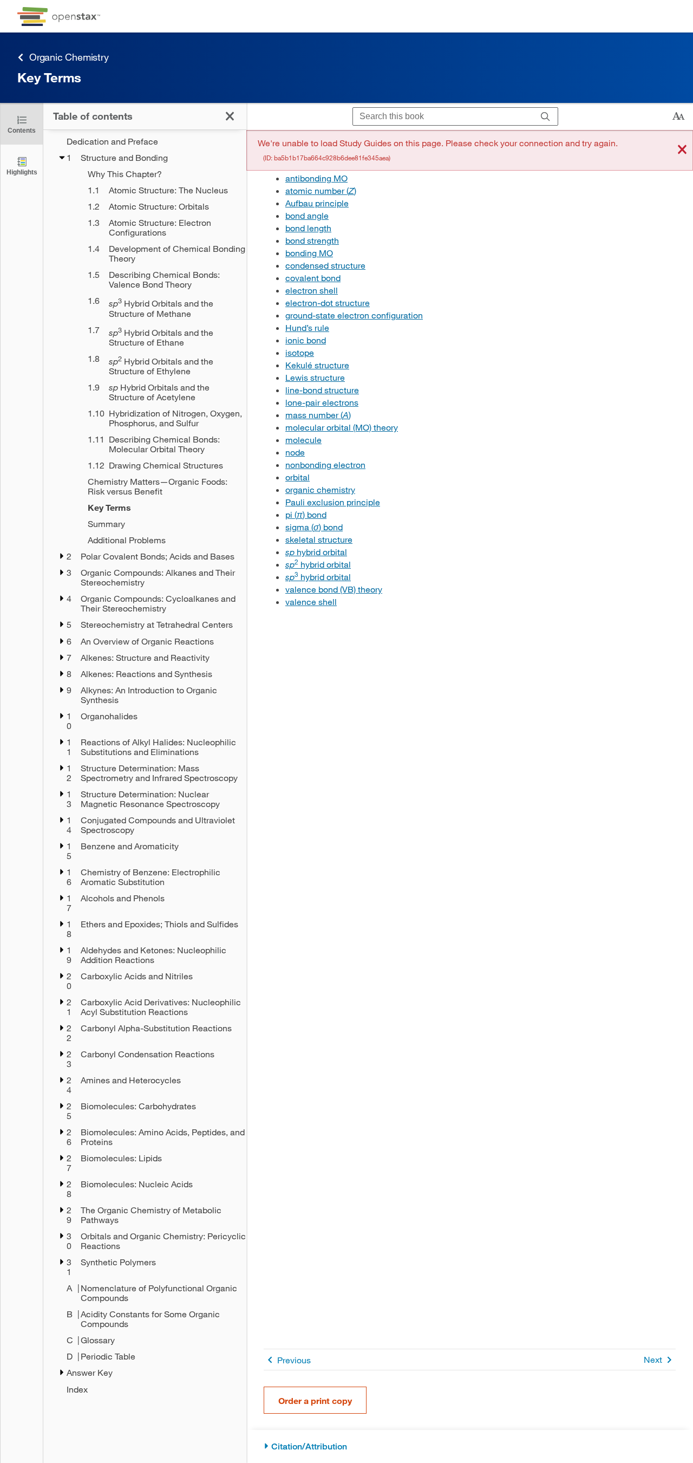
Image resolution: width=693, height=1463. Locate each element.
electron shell (311, 290)
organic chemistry (320, 489)
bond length (308, 228)
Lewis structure (315, 377)
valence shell (311, 601)
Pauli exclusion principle (332, 502)
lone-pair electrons (321, 402)
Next (653, 1359)
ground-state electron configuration (354, 315)
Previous (294, 1360)
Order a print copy (315, 1400)
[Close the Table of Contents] (230, 116)
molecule (303, 439)
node (295, 452)
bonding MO (309, 253)
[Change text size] (678, 116)
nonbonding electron (325, 464)
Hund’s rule (307, 327)
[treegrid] (144, 765)
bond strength (312, 240)
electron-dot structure (327, 302)
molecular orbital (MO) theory (341, 427)
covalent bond (313, 277)
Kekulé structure (317, 365)
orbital (297, 477)
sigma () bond (314, 527)
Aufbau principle (317, 203)
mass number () (318, 414)
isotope (299, 352)
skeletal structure (318, 539)
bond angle (307, 215)
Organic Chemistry (69, 57)
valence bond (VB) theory (333, 589)
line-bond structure (322, 390)
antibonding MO (316, 178)
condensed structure (325, 265)
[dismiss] (682, 150)
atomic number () (320, 190)
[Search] (545, 116)
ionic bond (305, 340)
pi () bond (305, 514)
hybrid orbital (316, 552)
